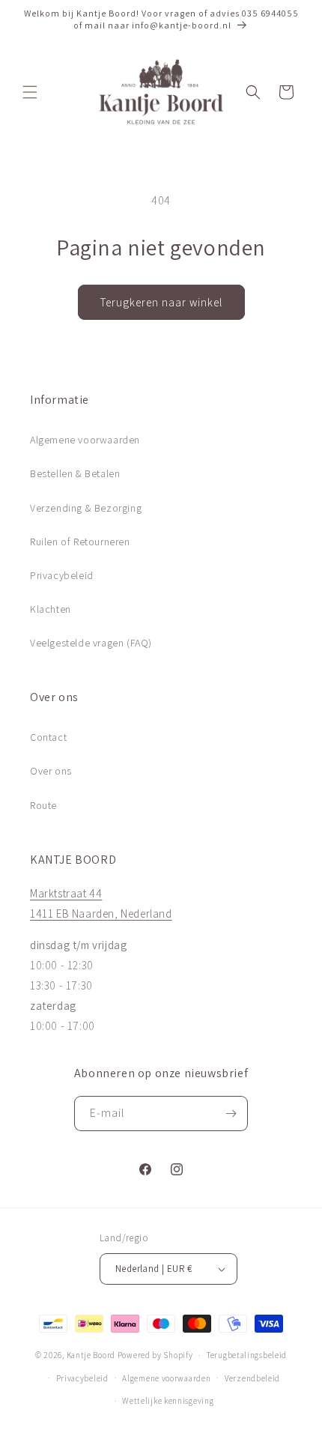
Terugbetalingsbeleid (247, 1355)
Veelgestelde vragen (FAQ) (91, 642)
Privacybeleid (62, 575)
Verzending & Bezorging (86, 508)
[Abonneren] (230, 1113)
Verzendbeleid (252, 1378)
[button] (29, 92)
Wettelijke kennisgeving (167, 1401)
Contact (48, 737)
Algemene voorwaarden (85, 439)
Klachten (50, 609)
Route (43, 805)
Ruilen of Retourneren (80, 541)
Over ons (51, 771)
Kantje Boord (91, 1355)
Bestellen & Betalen (75, 473)
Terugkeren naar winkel (161, 302)
